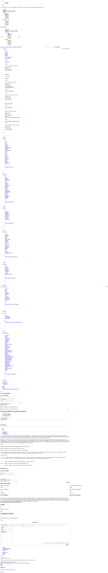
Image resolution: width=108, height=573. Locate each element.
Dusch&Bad (7, 219)
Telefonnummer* (3, 399)
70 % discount (7, 318)
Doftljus (6, 146)
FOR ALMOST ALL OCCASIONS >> (12, 304)
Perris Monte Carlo (8, 357)
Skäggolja (6, 211)
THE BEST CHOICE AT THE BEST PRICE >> (14, 322)
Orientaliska (7, 163)
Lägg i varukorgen (8, 69)
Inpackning (7, 270)
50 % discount (7, 317)
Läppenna (6, 192)
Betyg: (1, 481)
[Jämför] (9, 67)
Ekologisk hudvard (8, 252)
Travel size (7, 148)
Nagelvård (7, 195)
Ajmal (6, 337)
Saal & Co (7, 363)
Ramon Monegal (8, 361)
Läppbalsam (7, 190)
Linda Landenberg (8, 351)
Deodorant (7, 215)
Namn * (2, 527)
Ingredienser (5, 432)
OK (1, 511)
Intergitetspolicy (5, 549)
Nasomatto (7, 354)
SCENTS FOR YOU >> (9, 166)
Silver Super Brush (8, 107)
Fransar (6, 186)
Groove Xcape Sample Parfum (75, 489)
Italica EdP (7, 62)
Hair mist (6, 145)
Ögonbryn (7, 183)
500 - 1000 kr (7, 299)
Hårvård (6, 55)
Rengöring (7, 212)
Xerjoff (6, 369)
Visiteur (6, 367)
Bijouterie (6, 294)
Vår (5, 153)
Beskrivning (5, 431)
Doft (6, 52)
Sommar (6, 154)
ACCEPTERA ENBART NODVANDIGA (7, 502)
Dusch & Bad (7, 244)
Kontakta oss (5, 552)
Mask (6, 237)
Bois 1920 (7, 339)
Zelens (6, 370)
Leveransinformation (6, 548)
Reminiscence (7, 362)
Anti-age (6, 241)
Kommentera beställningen (5, 403)
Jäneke (6, 348)
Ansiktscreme (7, 214)
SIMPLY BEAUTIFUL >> (10, 201)
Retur (4, 553)
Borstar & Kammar (8, 274)
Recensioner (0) (5, 433)
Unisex (6, 144)
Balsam (6, 268)
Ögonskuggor (7, 185)
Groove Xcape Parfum (4, 489)
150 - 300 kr (7, 297)
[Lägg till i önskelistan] (6, 67)
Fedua (6, 345)
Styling (6, 273)
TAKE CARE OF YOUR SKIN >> (11, 256)
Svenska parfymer (8, 147)
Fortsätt (68, 482)
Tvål (6, 245)
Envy (6, 343)
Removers (7, 194)
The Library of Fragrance (9, 356)
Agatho (6, 336)
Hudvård (6, 53)
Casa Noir (7, 341)
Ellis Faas (6, 342)
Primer (6, 177)
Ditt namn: (2, 473)
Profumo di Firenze (8, 359)
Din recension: (3, 479)
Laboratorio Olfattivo (8, 350)
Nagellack (7, 196)
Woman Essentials (8, 368)
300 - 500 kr (7, 298)
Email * (2, 529)
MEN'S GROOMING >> (9, 223)
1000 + (6, 300)
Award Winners (8, 150)
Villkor (4, 550)
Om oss (4, 547)
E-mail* (1, 400)
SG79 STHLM (7, 364)
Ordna (6, 404)
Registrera (7, 2)
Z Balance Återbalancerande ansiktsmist (12, 121)
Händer (6, 248)
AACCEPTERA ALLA (18, 502)
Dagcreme (7, 240)
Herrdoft (6, 213)
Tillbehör (6, 197)
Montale (6, 352)
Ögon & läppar (7, 239)
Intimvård (6, 251)
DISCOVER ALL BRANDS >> (11, 374)
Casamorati (7, 340)
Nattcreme (7, 242)
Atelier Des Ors (8, 338)
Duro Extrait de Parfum (9, 91)
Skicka (67, 544)
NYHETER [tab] (9, 57)
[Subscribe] (1, 565)
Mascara (6, 187)
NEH (6, 353)
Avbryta (2, 404)
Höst (6, 155)
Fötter (6, 249)
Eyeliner (6, 184)
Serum (6, 238)
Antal (6, 417)
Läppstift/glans (7, 191)
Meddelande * (3, 531)
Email (1, 474)
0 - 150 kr (6, 296)
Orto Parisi (7, 349)
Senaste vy (6, 384)
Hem (6, 295)
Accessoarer (7, 293)
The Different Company (9, 366)
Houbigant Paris (8, 347)
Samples (6, 149)
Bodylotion (7, 216)
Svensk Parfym (7, 365)
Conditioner (7, 269)
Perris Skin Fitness (8, 358)
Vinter (6, 152)
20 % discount (7, 316)
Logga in (6, 3)
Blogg (4, 554)
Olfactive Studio (8, 355)
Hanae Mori (7, 346)
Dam (6, 142)
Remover (6, 188)
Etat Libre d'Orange (8, 344)
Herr (6, 56)
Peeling (6, 236)
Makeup (6, 54)
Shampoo (6, 267)
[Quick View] (7, 67)
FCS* (1, 397)
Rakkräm (6, 78)
